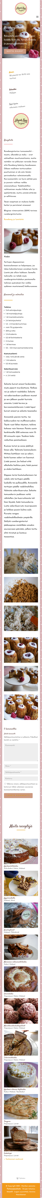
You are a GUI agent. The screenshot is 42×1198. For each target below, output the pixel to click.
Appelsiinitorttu (9, 898)
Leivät (16, 1124)
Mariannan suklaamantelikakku (15, 962)
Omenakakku (8, 993)
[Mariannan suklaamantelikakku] (21, 947)
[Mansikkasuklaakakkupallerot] (21, 1011)
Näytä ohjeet (15, 51)
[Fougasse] (21, 1106)
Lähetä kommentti (18, 795)
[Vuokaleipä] (21, 1138)
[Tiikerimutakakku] (21, 1043)
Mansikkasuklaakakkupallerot (14, 1025)
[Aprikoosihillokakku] (21, 851)
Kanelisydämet (9, 930)
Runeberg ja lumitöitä (14, 219)
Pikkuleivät (15, 932)
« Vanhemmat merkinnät (13, 1159)
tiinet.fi (10, 1192)
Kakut (16, 868)
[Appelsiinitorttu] (21, 883)
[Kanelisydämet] (21, 915)
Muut (13, 900)
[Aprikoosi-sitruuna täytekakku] (21, 1074)
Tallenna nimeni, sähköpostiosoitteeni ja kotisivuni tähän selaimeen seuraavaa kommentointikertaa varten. (20, 787)
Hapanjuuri (8, 996)
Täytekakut (20, 1092)
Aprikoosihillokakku (11, 866)
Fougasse (7, 1121)
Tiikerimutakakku (10, 1057)
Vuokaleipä (8, 1153)
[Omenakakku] (21, 979)
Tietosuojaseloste (14, 1189)
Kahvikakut (8, 868)
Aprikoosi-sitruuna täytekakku (15, 1089)
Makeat (22, 868)
